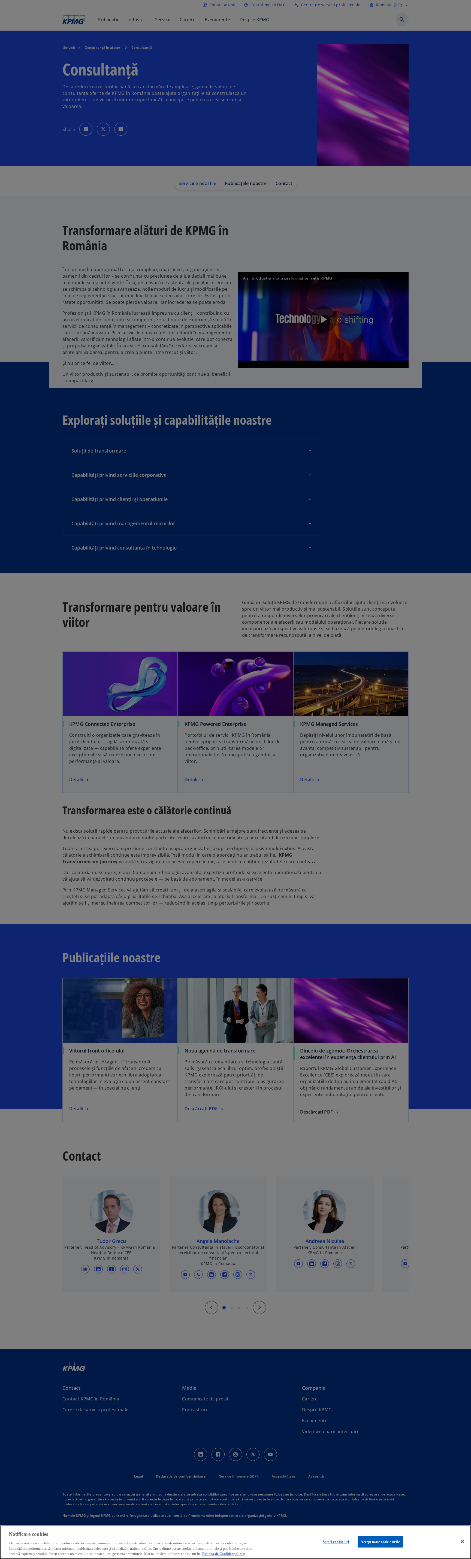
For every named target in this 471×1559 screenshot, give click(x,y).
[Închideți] (462, 1542)
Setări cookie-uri (336, 1542)
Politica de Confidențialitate (223, 1553)
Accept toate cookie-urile (380, 1542)
